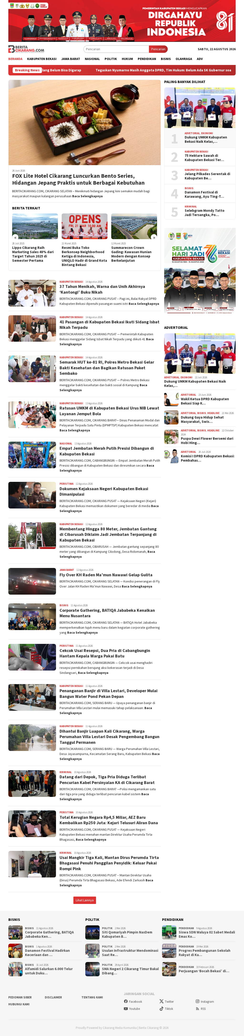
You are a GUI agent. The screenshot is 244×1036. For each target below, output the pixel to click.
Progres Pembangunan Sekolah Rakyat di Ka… (204, 952)
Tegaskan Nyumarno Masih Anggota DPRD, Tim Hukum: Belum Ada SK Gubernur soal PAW (129, 70)
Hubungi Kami (19, 1004)
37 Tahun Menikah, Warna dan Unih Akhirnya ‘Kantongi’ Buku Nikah (102, 289)
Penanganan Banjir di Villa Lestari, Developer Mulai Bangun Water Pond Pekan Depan (109, 693)
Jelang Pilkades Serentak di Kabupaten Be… (207, 176)
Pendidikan (186, 928)
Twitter (169, 1002)
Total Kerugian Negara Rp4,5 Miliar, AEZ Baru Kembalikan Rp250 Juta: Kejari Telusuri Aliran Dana (109, 819)
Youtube (134, 1009)
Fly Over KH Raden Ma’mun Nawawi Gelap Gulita (106, 574)
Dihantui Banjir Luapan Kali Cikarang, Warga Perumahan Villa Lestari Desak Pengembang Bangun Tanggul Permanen (109, 736)
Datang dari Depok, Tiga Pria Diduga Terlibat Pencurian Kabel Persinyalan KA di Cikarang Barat (107, 779)
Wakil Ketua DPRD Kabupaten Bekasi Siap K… (205, 401)
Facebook (135, 1002)
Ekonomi (207, 133)
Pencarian (158, 49)
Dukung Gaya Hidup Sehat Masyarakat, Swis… (202, 419)
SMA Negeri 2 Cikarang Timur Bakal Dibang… (130, 971)
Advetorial (192, 133)
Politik (107, 928)
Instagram (207, 1002)
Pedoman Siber (20, 997)
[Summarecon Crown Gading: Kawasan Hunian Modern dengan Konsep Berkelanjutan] (134, 226)
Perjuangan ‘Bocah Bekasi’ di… (204, 971)
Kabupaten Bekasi (71, 281)
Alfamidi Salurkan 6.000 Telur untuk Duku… (49, 971)
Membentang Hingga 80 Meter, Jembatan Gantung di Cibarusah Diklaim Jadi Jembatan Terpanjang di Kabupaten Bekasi (108, 534)
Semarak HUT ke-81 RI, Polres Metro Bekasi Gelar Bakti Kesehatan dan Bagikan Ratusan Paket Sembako (107, 367)
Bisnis (64, 605)
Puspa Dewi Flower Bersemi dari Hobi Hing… (207, 440)
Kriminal (66, 772)
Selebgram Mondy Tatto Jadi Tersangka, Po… (204, 212)
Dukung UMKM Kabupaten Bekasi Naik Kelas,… (206, 139)
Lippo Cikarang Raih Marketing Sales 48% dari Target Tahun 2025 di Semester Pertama (33, 254)
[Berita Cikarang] (26, 49)
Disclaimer (53, 997)
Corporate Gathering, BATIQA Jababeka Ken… (49, 934)
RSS (203, 1009)
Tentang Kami (92, 997)
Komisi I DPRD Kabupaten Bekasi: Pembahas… (207, 458)
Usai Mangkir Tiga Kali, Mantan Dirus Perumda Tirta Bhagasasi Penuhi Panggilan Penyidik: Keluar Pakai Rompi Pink (109, 863)
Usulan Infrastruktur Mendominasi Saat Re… (130, 952)
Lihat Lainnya (85, 900)
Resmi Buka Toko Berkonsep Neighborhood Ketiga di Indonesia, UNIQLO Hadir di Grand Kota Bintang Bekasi (84, 256)
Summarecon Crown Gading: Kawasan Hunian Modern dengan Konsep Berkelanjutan (131, 254)
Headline (213, 413)
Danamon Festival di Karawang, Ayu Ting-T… (204, 194)
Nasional (66, 443)
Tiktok (169, 1009)
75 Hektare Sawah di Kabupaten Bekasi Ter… (204, 157)
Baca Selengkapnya (87, 196)
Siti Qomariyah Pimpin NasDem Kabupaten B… (127, 934)
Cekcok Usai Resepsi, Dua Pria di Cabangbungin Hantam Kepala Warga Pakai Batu (105, 653)
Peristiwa (66, 483)
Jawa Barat (67, 570)
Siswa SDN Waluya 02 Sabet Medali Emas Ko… (207, 934)
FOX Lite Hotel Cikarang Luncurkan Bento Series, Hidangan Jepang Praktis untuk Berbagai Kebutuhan (78, 179)
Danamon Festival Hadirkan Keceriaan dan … (47, 952)
